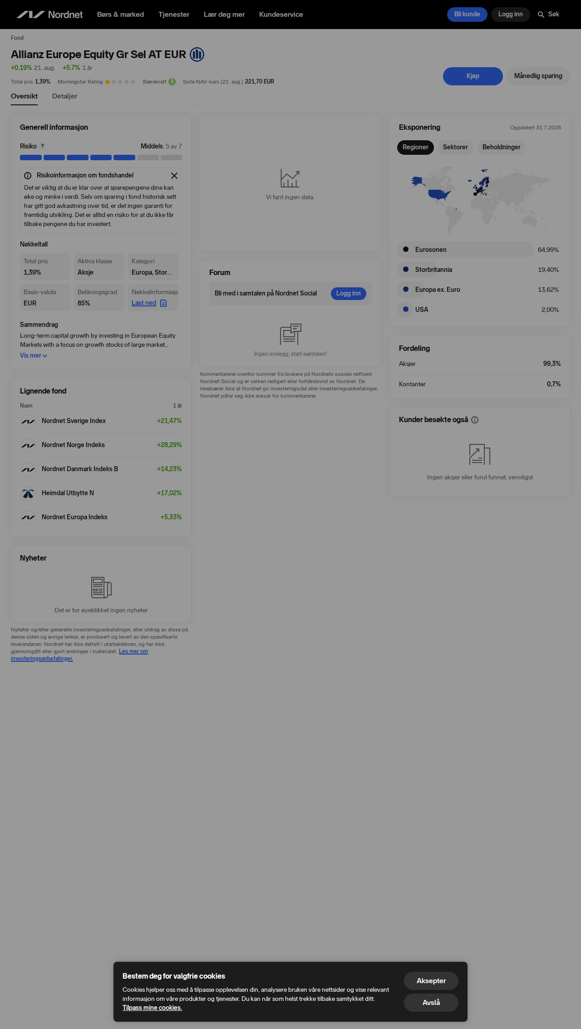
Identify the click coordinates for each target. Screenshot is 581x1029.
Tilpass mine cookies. (152, 1008)
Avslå (431, 1002)
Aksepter (431, 980)
